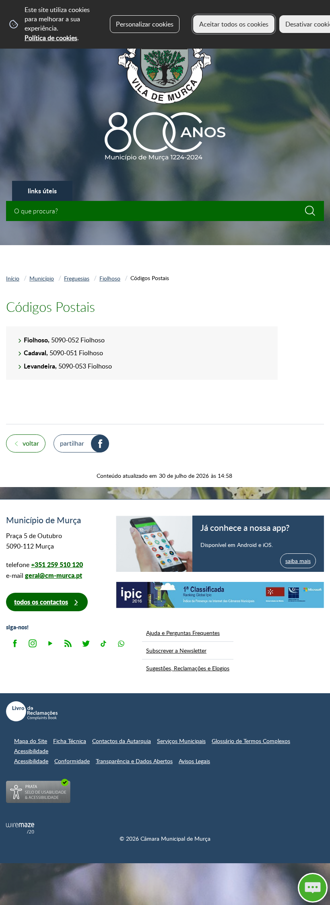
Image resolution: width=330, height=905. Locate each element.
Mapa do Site (30, 741)
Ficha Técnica (69, 741)
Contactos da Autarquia (121, 741)
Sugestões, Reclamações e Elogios (187, 668)
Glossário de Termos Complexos (251, 741)
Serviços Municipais (181, 741)
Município (41, 278)
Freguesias (76, 278)
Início (12, 278)
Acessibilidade (31, 751)
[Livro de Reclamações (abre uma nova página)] (32, 711)
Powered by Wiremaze (20, 828)
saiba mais (298, 561)
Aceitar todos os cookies (233, 24)
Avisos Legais (194, 761)
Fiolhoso (109, 278)
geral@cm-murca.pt (53, 575)
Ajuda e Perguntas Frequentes (183, 633)
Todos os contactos (41, 601)
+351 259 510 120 (57, 564)
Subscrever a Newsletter (176, 650)
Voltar (31, 443)
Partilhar (72, 443)
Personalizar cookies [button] (144, 24)
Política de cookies (51, 37)
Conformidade (72, 761)
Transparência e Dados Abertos (134, 761)
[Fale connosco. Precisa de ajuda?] (238, 887)
